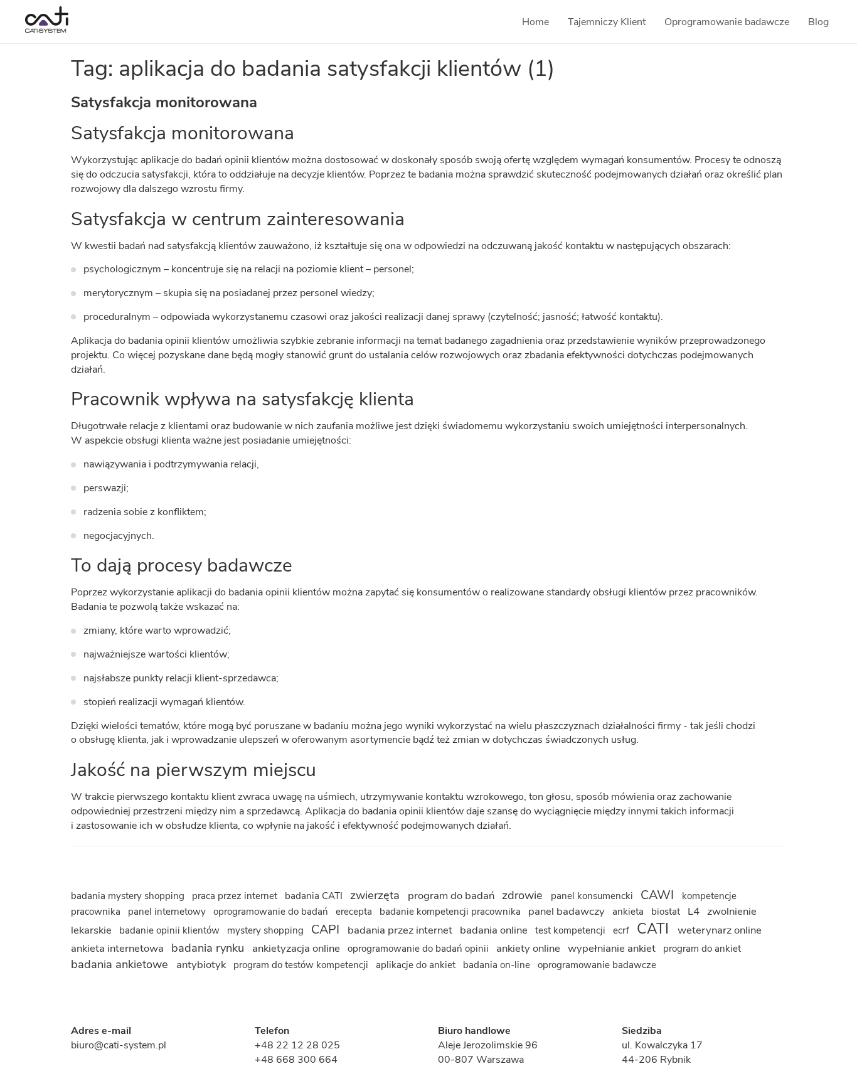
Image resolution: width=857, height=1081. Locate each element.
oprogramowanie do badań (272, 911)
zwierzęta (376, 895)
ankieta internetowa (118, 948)
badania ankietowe (121, 964)
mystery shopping (266, 930)
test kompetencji (571, 930)
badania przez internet (401, 930)
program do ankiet (702, 948)
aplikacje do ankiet (417, 965)
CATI (655, 929)
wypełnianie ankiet (613, 948)
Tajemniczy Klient (607, 22)
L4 (695, 911)
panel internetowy (168, 911)
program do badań (452, 895)
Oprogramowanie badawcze (726, 22)
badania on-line (498, 965)
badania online (495, 930)
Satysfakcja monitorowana (164, 102)
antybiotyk (202, 964)
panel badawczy (567, 911)
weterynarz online (720, 930)
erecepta (355, 911)
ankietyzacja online (297, 948)
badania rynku (209, 948)
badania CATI (315, 896)
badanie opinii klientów (170, 930)
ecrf (622, 930)
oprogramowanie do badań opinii (419, 948)
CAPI (327, 929)
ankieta (629, 911)
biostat (667, 911)
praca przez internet (236, 896)
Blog (818, 22)
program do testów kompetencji (302, 965)
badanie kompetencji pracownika (451, 911)
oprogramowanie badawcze (597, 965)
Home (535, 22)
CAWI (659, 895)
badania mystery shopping (129, 896)
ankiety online (529, 948)
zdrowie (524, 895)
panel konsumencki (593, 896)
